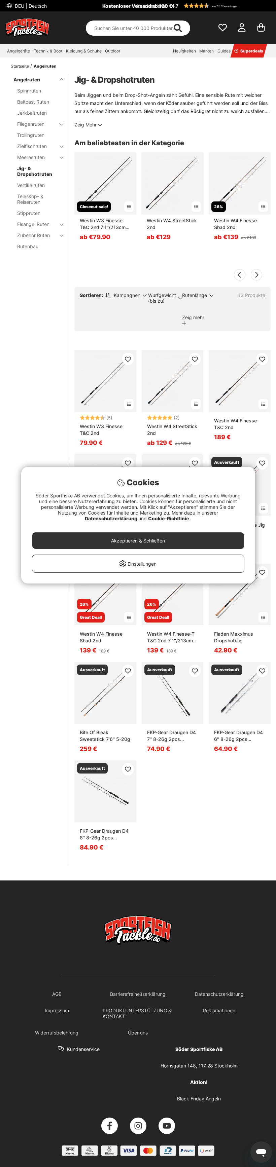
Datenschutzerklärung (111, 518)
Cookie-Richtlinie (169, 518)
